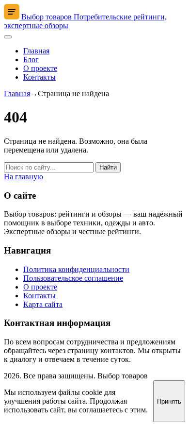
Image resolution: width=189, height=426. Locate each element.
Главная (36, 51)
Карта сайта (43, 304)
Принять (169, 401)
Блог (31, 59)
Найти (108, 167)
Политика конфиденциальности (76, 269)
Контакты (39, 77)
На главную (23, 176)
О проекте (40, 68)
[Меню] (8, 36)
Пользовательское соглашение (73, 278)
